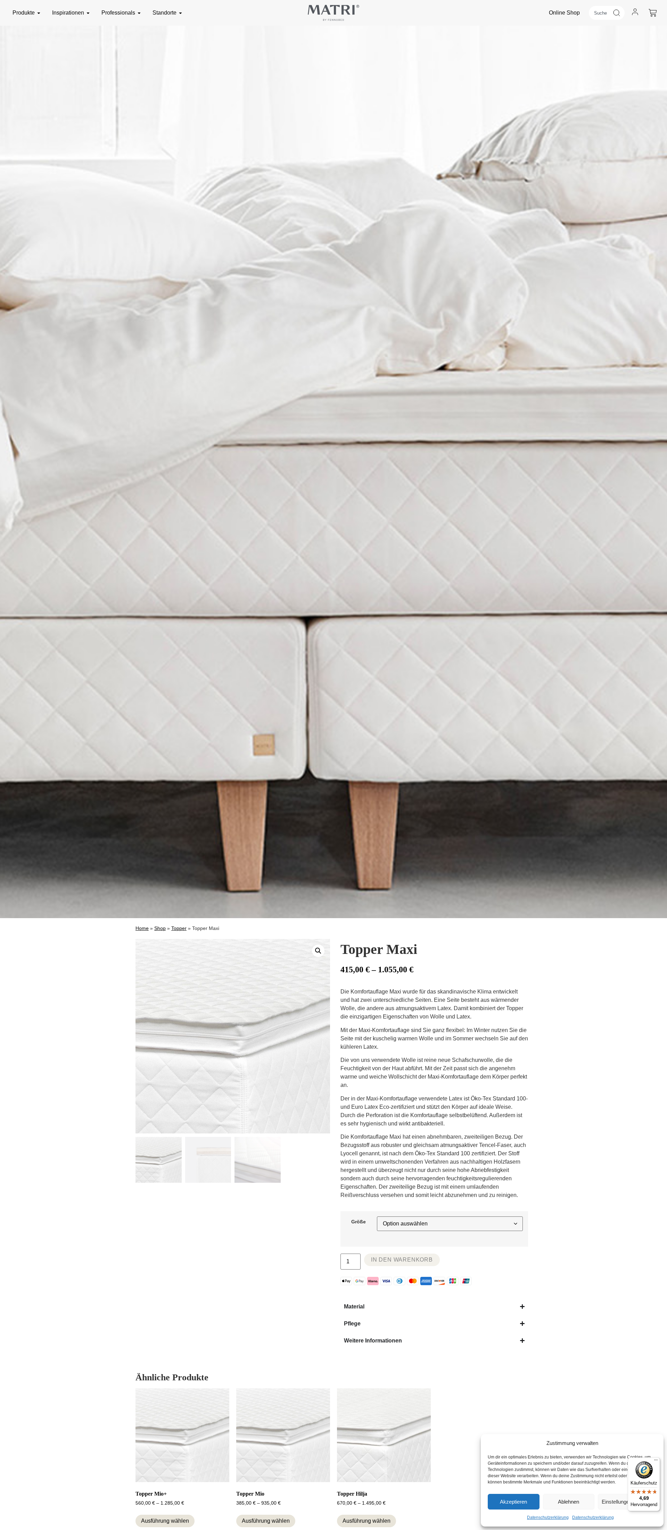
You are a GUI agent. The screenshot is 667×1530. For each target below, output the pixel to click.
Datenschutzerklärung (548, 1517)
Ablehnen (568, 1502)
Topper (179, 928)
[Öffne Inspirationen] (88, 13)
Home (142, 928)
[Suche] (618, 13)
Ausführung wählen (165, 1521)
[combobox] (600, 13)
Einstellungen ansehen (627, 1502)
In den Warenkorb (402, 1260)
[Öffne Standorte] (180, 13)
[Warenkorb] (652, 13)
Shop (160, 928)
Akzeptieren (513, 1502)
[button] (318, 951)
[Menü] (656, 1461)
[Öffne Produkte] (38, 13)
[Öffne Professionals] (139, 13)
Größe (358, 1221)
